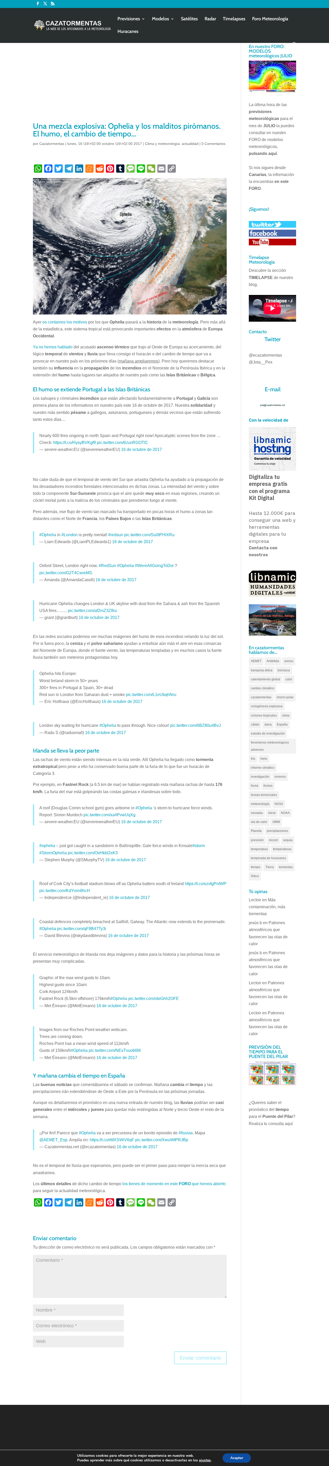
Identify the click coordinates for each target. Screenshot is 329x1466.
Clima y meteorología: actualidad (171, 144)
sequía (288, 840)
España (282, 724)
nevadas (257, 813)
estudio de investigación (268, 733)
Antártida (273, 661)
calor (288, 679)
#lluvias (186, 1133)
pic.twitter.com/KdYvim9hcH (64, 890)
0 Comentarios (213, 144)
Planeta (256, 831)
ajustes (205, 1460)
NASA (279, 804)
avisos (288, 661)
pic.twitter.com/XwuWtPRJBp (161, 1140)
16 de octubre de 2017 (141, 449)
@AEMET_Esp (53, 1140)
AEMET (256, 661)
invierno (280, 776)
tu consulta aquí (278, 1123)
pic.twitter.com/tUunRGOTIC (122, 442)
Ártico (255, 876)
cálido (255, 724)
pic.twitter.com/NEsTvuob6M (115, 1050)
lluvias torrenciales (264, 795)
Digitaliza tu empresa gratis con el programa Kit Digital (269, 487)
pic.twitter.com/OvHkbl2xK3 (93, 853)
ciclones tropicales (264, 715)
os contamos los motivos (64, 322)
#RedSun (107, 565)
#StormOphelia (53, 853)
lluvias (267, 785)
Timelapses (234, 19)
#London (69, 535)
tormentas (286, 867)
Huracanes (128, 32)
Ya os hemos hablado (52, 347)
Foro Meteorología (270, 19)
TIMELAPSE (261, 277)
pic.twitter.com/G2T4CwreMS (65, 573)
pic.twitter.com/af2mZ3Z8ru (92, 610)
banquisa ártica (261, 670)
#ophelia (47, 845)
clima (285, 715)
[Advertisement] (130, 82)
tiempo (255, 867)
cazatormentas (261, 697)
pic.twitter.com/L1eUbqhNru (151, 694)
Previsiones (128, 19)
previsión (257, 840)
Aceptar (236, 1457)
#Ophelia (47, 535)
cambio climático (262, 688)
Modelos (160, 19)
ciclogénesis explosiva (266, 706)
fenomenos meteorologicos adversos (270, 746)
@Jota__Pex (260, 362)
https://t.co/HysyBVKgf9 (74, 442)
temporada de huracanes (268, 858)
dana (268, 724)
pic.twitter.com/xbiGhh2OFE (153, 998)
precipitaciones (277, 831)
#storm (199, 845)
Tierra (270, 867)
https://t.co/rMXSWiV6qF (112, 1140)
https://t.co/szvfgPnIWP (205, 884)
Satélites (189, 19)
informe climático (263, 767)
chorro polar (285, 697)
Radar (210, 19)
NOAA (285, 813)
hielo (263, 758)
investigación (260, 776)
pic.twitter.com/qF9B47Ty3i (81, 928)
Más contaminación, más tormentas (267, 907)
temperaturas (282, 849)
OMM (276, 822)
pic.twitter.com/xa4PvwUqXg (109, 815)
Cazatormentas (51, 144)
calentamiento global (265, 679)
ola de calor (259, 822)
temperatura (259, 849)
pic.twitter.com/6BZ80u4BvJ (195, 725)
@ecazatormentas (265, 355)
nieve (272, 813)
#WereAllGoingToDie (154, 565)
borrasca (284, 670)
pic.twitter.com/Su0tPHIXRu (149, 535)
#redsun (115, 535)
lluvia (254, 785)
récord (273, 840)
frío (253, 758)
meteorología (260, 804)
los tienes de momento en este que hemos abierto (174, 1184)
